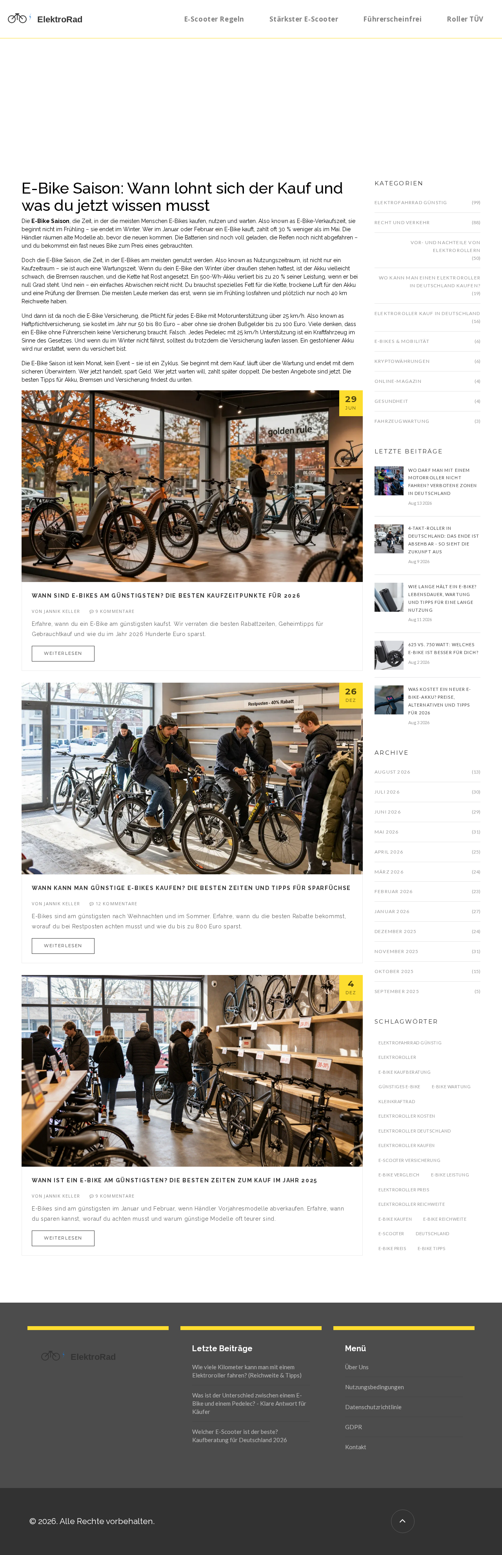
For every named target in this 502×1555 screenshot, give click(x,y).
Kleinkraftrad (396, 1101)
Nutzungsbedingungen (374, 1386)
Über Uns (357, 1366)
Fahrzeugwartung (402, 421)
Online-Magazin (398, 381)
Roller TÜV (465, 19)
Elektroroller (397, 1057)
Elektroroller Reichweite (411, 1204)
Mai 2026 (387, 832)
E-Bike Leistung (450, 1174)
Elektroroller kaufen (406, 1145)
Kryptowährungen (402, 361)
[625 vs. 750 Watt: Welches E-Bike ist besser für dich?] (389, 655)
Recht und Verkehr (402, 222)
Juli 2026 (387, 792)
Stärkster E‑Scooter (303, 19)
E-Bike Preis (392, 1248)
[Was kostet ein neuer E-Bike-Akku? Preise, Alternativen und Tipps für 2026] (389, 699)
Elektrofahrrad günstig (411, 202)
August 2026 (392, 772)
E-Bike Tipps (432, 1248)
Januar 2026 (392, 911)
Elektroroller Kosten (406, 1115)
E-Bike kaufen (395, 1219)
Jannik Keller (62, 611)
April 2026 (389, 852)
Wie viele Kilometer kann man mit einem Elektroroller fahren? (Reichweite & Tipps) (247, 1371)
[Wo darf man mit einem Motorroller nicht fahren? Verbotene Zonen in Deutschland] (389, 480)
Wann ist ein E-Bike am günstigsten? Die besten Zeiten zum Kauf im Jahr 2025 (174, 1180)
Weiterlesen (63, 653)
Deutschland (432, 1233)
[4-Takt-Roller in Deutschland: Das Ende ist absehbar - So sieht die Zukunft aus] (389, 538)
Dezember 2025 (396, 931)
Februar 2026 (394, 891)
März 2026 (389, 872)
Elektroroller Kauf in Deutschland (427, 313)
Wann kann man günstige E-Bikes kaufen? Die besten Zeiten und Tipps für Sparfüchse (191, 888)
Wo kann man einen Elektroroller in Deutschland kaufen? (429, 281)
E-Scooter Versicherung (409, 1160)
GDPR (353, 1426)
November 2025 (397, 951)
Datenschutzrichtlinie (373, 1406)
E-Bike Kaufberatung (404, 1072)
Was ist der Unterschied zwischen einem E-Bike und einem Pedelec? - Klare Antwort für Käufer (249, 1403)
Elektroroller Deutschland (414, 1130)
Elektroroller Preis (403, 1189)
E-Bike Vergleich (399, 1174)
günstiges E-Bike (399, 1086)
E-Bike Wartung (451, 1086)
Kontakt (355, 1446)
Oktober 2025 (394, 971)
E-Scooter (391, 1233)
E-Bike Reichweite (444, 1219)
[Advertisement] (251, 97)
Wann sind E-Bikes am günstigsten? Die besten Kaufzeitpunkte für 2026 (166, 596)
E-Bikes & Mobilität (402, 341)
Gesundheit (391, 401)
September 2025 (397, 991)
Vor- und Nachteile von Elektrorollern (445, 246)
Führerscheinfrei (392, 19)
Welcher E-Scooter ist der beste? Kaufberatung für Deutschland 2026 (239, 1435)
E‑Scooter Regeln (214, 19)
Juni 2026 (388, 812)
